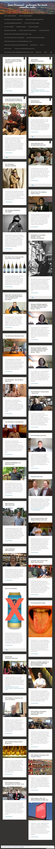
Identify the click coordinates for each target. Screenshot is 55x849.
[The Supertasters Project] (40, 621)
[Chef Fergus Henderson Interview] (40, 70)
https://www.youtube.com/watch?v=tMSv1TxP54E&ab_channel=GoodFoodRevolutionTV (40, 91)
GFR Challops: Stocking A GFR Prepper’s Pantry (40, 755)
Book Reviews (33, 45)
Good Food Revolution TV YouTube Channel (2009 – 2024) (18, 41)
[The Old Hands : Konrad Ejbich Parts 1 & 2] (14, 390)
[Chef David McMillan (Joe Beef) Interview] (14, 473)
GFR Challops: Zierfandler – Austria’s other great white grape (39, 713)
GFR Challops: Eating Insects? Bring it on (14, 742)
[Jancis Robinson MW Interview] (14, 559)
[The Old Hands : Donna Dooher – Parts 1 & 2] (40, 403)
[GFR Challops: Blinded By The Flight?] (14, 223)
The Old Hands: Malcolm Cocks (14, 336)
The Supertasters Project (38, 603)
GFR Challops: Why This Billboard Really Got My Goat (39, 799)
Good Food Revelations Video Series (35, 37)
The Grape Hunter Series (10, 30)
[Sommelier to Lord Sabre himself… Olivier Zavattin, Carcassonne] (40, 258)
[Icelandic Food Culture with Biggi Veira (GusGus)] (40, 571)
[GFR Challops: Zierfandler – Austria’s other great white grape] (40, 723)
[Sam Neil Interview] (40, 487)
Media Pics (38, 52)
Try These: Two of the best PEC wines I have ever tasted (14, 257)
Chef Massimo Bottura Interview (36, 101)
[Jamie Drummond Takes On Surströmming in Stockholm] (14, 119)
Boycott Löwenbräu (11, 588)
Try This (42, 45)
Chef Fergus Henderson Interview (37, 60)
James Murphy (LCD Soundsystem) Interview (38, 144)
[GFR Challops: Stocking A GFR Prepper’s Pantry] (40, 767)
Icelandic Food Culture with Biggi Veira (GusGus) (39, 561)
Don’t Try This (7, 48)
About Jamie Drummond (10, 15)
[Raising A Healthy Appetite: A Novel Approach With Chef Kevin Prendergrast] (40, 678)
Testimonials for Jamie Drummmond (13, 19)
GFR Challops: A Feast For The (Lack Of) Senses (14, 698)
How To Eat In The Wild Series (32, 23)
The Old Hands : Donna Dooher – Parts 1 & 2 (40, 392)
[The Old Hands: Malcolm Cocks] (14, 347)
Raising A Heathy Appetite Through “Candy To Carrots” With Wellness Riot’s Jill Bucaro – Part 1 (39, 350)
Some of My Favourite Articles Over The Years (15, 45)
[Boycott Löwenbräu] (14, 610)
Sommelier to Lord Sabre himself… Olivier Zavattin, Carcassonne (38, 236)
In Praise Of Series (21, 26)
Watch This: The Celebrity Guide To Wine (39, 192)
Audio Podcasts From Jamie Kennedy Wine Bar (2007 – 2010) (18, 52)
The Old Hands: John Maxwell (14, 422)
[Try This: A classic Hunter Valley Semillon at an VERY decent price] (14, 70)
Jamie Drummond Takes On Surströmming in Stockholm (13, 99)
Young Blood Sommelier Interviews (34, 19)
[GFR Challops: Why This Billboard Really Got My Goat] (40, 811)
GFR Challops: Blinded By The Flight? (12, 211)
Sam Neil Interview (37, 476)
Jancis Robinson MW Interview (10, 549)
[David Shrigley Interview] (40, 445)
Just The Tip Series (9, 26)
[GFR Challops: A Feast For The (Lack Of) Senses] (14, 709)
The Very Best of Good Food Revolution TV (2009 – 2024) (17, 34)
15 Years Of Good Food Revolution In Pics (24, 48)
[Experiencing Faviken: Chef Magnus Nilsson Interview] (40, 529)
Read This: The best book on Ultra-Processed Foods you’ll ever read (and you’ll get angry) (13, 297)
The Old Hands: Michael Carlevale (10, 165)
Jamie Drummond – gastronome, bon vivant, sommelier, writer (27, 6)
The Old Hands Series (44, 30)
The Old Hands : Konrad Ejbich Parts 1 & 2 (14, 380)
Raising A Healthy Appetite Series (27, 30)
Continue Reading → (9, 90)
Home (45, 52)
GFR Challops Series (33, 26)
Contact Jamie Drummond (25, 15)
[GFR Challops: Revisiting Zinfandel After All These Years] (14, 793)
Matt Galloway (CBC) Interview (10, 504)
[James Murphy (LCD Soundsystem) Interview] (40, 156)
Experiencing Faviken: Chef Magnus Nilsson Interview (39, 519)
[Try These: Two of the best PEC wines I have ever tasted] (14, 267)
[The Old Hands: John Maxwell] (14, 431)
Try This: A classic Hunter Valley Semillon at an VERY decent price (13, 61)
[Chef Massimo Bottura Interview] (40, 111)
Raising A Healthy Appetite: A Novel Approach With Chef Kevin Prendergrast (40, 663)
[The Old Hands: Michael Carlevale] (14, 178)
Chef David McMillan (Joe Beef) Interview (13, 463)
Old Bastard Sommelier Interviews (13, 23)
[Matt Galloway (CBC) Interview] (14, 517)
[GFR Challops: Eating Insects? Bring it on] (14, 752)
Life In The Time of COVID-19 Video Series (14, 37)
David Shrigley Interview (38, 435)
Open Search (51, 52)
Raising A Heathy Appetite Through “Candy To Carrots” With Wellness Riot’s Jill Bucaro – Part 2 (39, 306)
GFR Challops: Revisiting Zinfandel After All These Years (14, 783)
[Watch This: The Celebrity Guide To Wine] (40, 204)
